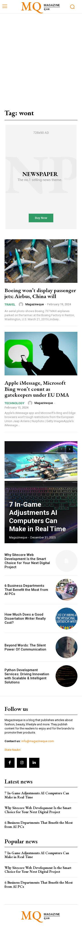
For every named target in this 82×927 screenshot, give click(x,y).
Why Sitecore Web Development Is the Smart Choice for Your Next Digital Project (27, 561)
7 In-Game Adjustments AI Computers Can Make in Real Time (37, 516)
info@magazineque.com (37, 741)
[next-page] (69, 449)
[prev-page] (61, 449)
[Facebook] (10, 763)
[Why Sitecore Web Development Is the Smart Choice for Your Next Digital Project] (66, 561)
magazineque (34, 304)
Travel (10, 304)
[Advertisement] (41, 56)
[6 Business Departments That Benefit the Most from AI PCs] (66, 590)
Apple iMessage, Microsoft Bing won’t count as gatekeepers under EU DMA (37, 388)
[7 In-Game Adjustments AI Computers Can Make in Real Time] (41, 492)
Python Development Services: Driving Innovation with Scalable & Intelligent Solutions (27, 676)
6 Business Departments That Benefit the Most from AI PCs (26, 590)
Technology (14, 403)
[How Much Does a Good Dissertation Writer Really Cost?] (66, 618)
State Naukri (12, 749)
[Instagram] (22, 763)
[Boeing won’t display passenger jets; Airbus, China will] (41, 261)
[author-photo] (22, 304)
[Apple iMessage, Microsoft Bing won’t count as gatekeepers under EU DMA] (41, 353)
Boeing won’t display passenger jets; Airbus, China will (40, 293)
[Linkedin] (34, 763)
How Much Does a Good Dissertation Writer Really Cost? (25, 618)
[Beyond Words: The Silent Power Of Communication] (66, 647)
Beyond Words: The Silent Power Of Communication (25, 647)
